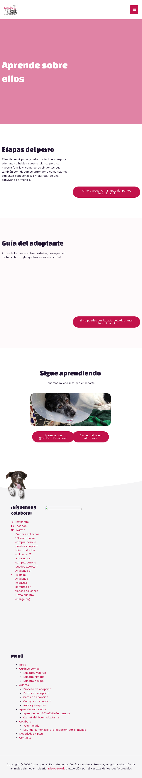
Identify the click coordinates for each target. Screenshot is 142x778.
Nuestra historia (33, 677)
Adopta (24, 685)
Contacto (25, 737)
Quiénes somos (29, 668)
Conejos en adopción (37, 701)
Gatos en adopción (35, 697)
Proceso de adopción (37, 689)
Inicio (22, 664)
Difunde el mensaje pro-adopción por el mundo (54, 729)
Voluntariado (31, 725)
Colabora (25, 721)
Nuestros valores (34, 672)
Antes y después (34, 705)
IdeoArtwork (56, 768)
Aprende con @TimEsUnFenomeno (46, 713)
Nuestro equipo (33, 681)
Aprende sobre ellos (33, 709)
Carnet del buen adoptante (41, 717)
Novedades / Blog (31, 733)
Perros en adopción (36, 693)
